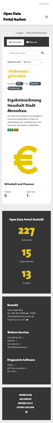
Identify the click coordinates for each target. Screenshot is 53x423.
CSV (16, 129)
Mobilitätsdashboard (17, 347)
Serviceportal (13, 344)
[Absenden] (42, 53)
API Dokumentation (16, 368)
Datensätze (16, 42)
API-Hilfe (11, 371)
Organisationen (27, 261)
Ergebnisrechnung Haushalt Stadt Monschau (24, 105)
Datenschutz (25, 403)
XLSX (10, 129)
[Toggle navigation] (47, 17)
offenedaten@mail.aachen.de (20, 316)
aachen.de (25, 399)
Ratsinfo (11, 340)
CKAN (10, 365)
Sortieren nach (14, 62)
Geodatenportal (14, 337)
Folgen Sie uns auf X (16, 319)
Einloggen (44, 3)
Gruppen (20, 33)
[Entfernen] (21, 84)
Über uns (33, 42)
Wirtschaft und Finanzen (36, 33)
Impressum (25, 394)
